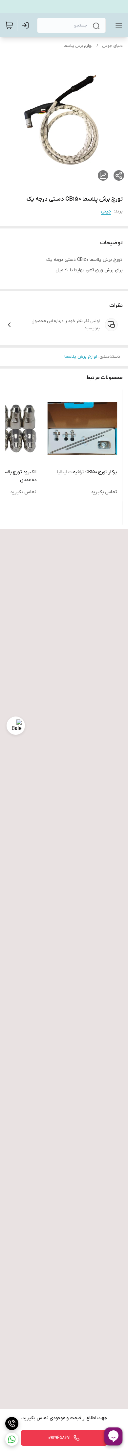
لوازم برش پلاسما (78, 45)
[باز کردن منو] (117, 25)
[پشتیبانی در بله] (16, 725)
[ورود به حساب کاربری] (26, 25)
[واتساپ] (11, 1439)
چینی (106, 211)
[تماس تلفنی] (11, 1423)
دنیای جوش (112, 45)
